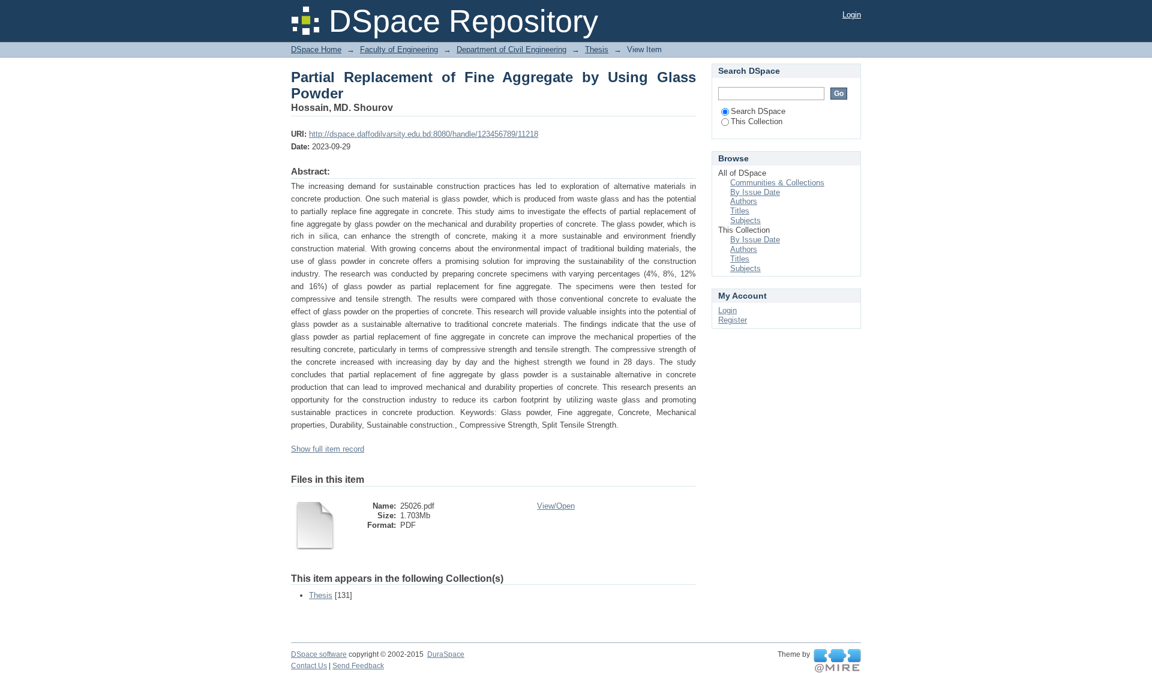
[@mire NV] (837, 661)
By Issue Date (755, 192)
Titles (739, 210)
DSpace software (319, 654)
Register (732, 320)
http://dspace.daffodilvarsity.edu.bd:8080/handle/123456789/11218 (423, 134)
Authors (743, 201)
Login (851, 14)
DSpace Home (316, 49)
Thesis (596, 49)
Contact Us (309, 666)
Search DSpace (758, 111)
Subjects (745, 220)
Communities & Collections (777, 182)
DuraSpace (445, 654)
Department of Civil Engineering (511, 49)
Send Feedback (358, 666)
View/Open (556, 505)
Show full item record (327, 448)
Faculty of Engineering (399, 49)
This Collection (756, 121)
